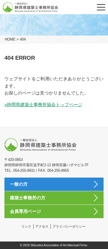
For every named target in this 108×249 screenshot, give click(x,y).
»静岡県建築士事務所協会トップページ (43, 104)
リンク (26, 226)
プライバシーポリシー (69, 226)
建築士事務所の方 (27, 197)
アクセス (41, 226)
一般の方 (19, 184)
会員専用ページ (25, 211)
